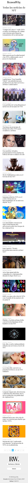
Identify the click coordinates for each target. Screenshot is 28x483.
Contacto (14, 469)
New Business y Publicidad (14, 464)
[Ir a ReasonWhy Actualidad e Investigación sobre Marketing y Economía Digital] (14, 2)
